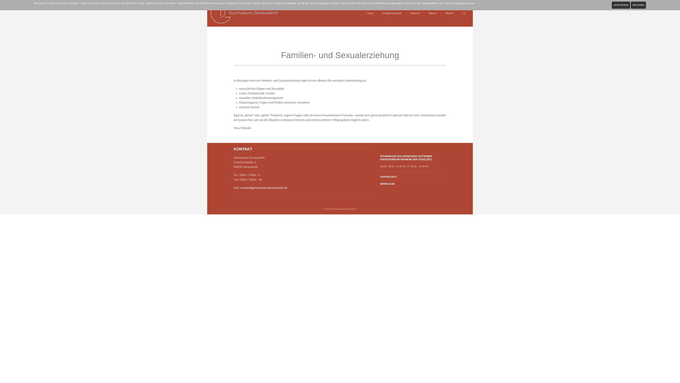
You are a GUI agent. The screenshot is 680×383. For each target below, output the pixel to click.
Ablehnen (638, 5)
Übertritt (449, 13)
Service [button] (433, 13)
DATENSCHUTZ (388, 177)
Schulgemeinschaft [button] (391, 13)
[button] (464, 13)
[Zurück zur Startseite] (247, 13)
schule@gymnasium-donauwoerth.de (263, 187)
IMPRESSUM (387, 184)
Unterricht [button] (415, 13)
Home (370, 13)
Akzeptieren (621, 5)
